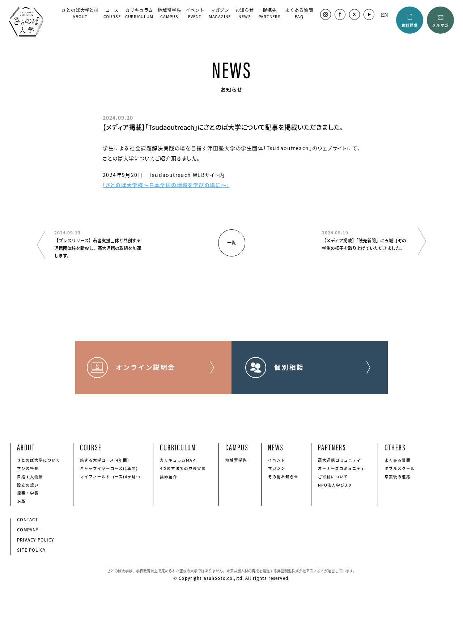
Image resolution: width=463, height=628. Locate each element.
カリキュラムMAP (177, 460)
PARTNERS (332, 447)
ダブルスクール (400, 468)
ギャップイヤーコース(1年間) (109, 468)
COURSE (91, 447)
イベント (195, 12)
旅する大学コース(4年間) (104, 460)
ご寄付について (333, 476)
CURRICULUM (178, 447)
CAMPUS (237, 447)
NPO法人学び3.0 (335, 485)
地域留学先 (169, 12)
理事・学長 (28, 493)
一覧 (231, 242)
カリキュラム (139, 12)
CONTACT (27, 520)
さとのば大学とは (80, 12)
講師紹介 (168, 476)
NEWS (276, 447)
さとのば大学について (39, 460)
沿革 (21, 501)
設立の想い (28, 485)
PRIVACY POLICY (35, 540)
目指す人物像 (30, 476)
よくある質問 (299, 12)
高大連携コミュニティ (339, 460)
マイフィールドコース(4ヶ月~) (110, 476)
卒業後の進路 (398, 476)
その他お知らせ (283, 476)
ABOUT (26, 447)
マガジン (220, 12)
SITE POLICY (31, 550)
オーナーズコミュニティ (341, 468)
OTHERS (395, 447)
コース (112, 12)
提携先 (270, 12)
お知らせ (244, 12)
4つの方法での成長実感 (183, 468)
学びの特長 (28, 468)
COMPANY (28, 530)
